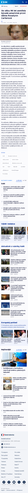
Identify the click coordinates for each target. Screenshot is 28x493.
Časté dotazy (18, 474)
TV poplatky (4, 458)
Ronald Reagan (15, 170)
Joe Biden (23, 166)
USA (3, 166)
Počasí (3, 468)
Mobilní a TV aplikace (6, 474)
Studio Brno (18, 458)
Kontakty (17, 477)
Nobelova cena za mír (17, 163)
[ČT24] (4, 2)
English (3, 490)
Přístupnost (19, 490)
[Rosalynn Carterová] (14, 32)
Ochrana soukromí (10, 490)
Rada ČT (17, 464)
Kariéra (17, 468)
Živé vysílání (4, 455)
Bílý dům (15, 166)
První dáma (5, 174)
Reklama (17, 455)
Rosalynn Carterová (12, 156)
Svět (4, 156)
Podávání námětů (19, 471)
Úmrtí (9, 166)
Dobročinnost (6, 163)
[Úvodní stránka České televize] (7, 435)
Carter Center (15, 159)
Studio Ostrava (18, 461)
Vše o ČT (3, 477)
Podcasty (3, 464)
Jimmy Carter (6, 159)
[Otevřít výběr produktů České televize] (26, 2)
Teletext (3, 461)
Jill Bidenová (5, 170)
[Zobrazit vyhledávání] (23, 2)
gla (1, 21)
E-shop (3, 471)
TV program (4, 452)
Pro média (17, 452)
